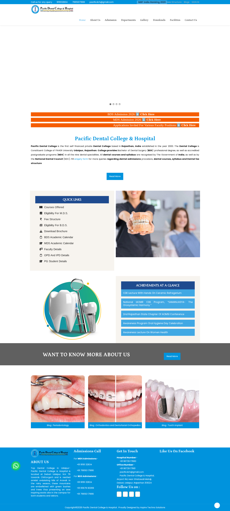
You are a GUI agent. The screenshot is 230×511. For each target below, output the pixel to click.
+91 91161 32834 (84, 464)
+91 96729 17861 (127, 468)
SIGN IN (195, 2)
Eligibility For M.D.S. (56, 213)
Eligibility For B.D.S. (55, 225)
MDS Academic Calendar (59, 243)
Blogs (186, 2)
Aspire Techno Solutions (152, 507)
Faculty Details (52, 249)
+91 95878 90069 (85, 488)
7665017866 (78, 2)
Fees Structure (174, 2)
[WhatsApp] (15, 465)
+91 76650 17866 (85, 470)
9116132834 (62, 2)
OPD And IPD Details (56, 255)
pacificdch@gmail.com (101, 2)
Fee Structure (52, 219)
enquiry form (81, 159)
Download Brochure (55, 231)
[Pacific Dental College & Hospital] (52, 9)
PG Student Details (55, 261)
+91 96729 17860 (128, 461)
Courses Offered (54, 207)
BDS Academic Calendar (58, 237)
